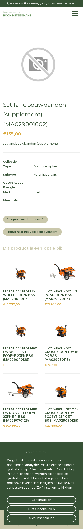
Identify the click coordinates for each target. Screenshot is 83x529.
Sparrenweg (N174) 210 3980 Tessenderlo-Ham (50, 3)
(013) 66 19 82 (16, 3)
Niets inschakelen (41, 509)
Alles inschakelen (41, 518)
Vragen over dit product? (25, 219)
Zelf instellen (41, 500)
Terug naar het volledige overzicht (32, 232)
